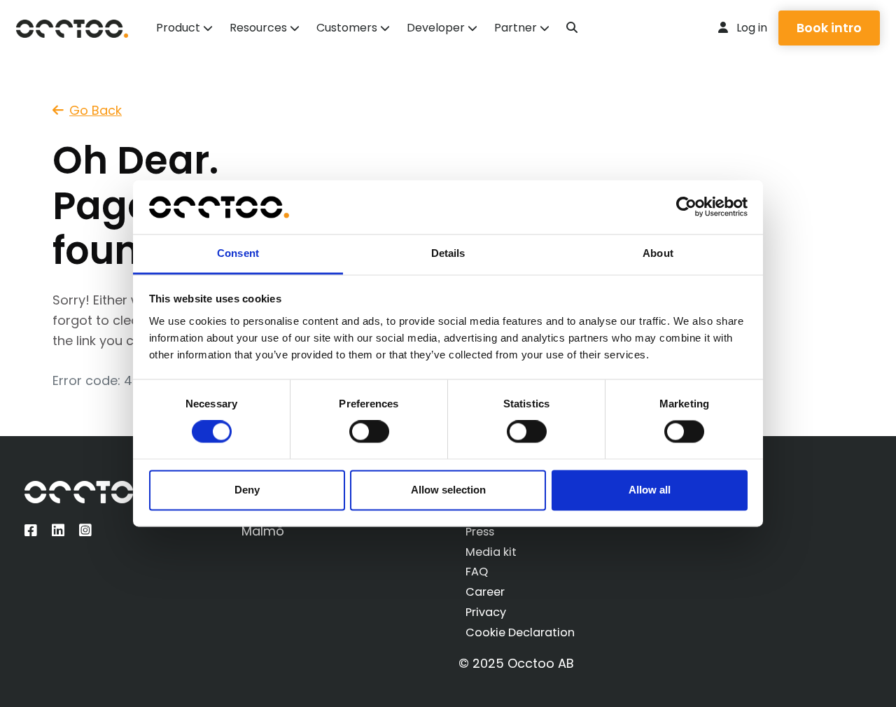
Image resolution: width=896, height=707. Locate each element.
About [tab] (658, 253)
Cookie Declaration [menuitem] (520, 632)
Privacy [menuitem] (485, 612)
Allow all (650, 490)
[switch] (369, 432)
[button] (572, 28)
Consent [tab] (238, 253)
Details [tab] (448, 253)
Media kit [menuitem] (491, 552)
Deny (247, 490)
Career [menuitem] (485, 592)
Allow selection (448, 490)
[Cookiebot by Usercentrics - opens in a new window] (686, 207)
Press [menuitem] (479, 532)
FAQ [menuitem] (476, 572)
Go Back (95, 110)
